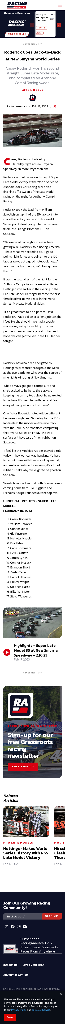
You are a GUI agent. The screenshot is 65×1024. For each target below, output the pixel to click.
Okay (10, 1017)
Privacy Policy (18, 1009)
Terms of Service (41, 1009)
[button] (59, 25)
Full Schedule (17, 34)
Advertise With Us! (16, 975)
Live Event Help (34, 965)
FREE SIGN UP (23, 766)
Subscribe (10, 965)
